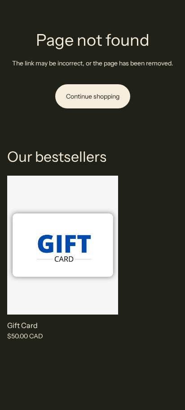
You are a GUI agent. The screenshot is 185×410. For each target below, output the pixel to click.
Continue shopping (92, 96)
